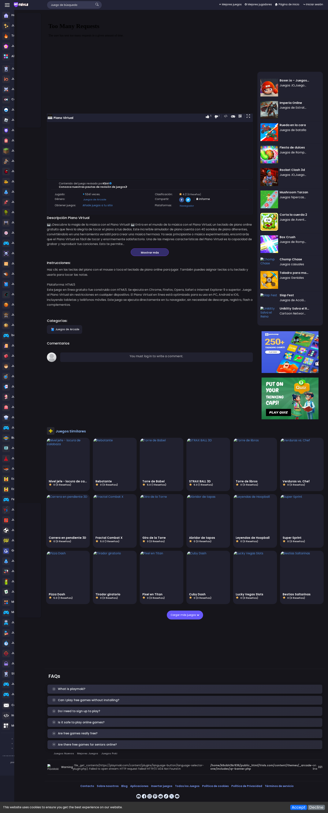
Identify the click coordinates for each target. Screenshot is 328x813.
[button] (249, 116)
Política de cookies (215, 786)
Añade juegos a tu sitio (98, 205)
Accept (298, 807)
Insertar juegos (161, 786)
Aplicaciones (139, 786)
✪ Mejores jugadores (258, 4)
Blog (124, 786)
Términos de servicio (279, 786)
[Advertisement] (29, 70)
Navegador (187, 206)
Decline (316, 807)
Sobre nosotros (108, 786)
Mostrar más (150, 252)
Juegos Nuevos (64, 753)
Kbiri (106, 183)
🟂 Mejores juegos (230, 4)
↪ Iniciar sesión (313, 4)
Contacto (87, 786)
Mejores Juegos (87, 753)
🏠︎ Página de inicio (287, 4)
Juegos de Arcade (94, 199)
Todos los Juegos (187, 786)
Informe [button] (204, 199)
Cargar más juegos (184, 615)
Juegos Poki (109, 753)
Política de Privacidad (246, 786)
